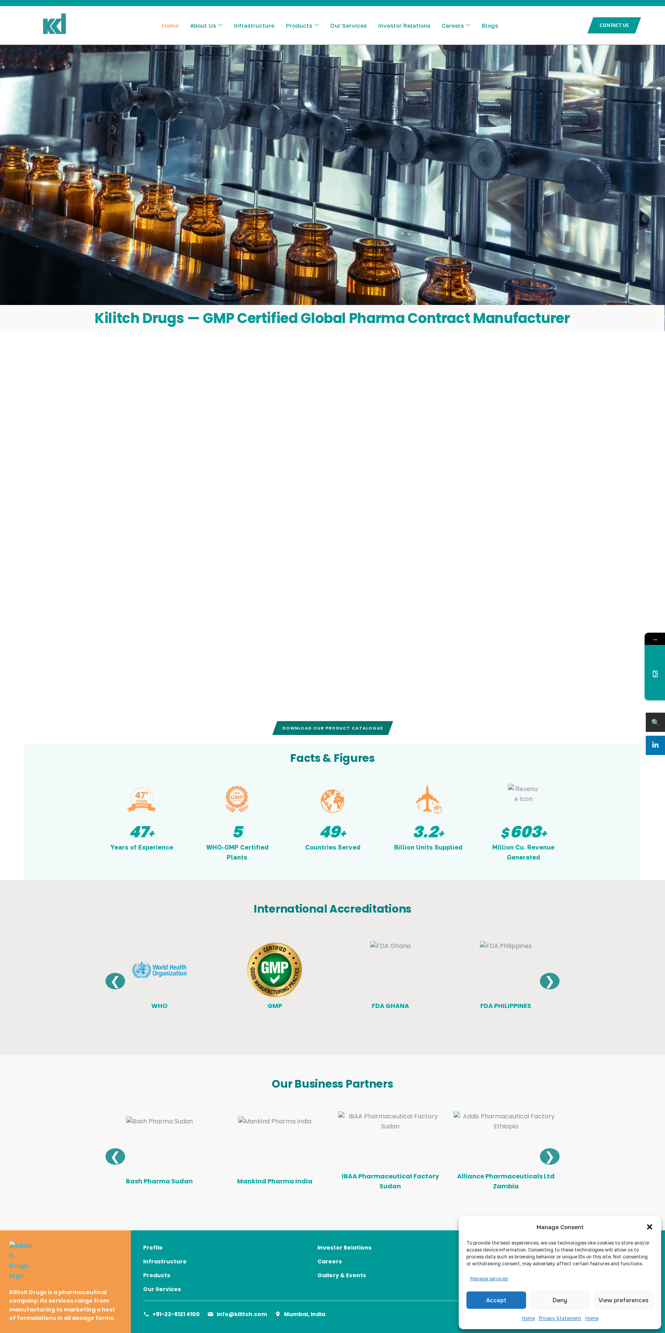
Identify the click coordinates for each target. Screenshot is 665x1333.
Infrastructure (254, 25)
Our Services (348, 25)
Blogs (490, 25)
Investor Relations (404, 25)
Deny (560, 1300)
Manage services (489, 1278)
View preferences (623, 1300)
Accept (496, 1300)
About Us (203, 25)
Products (299, 25)
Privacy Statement (560, 1318)
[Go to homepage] (65, 1261)
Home (528, 1318)
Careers (453, 25)
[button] (649, 1227)
